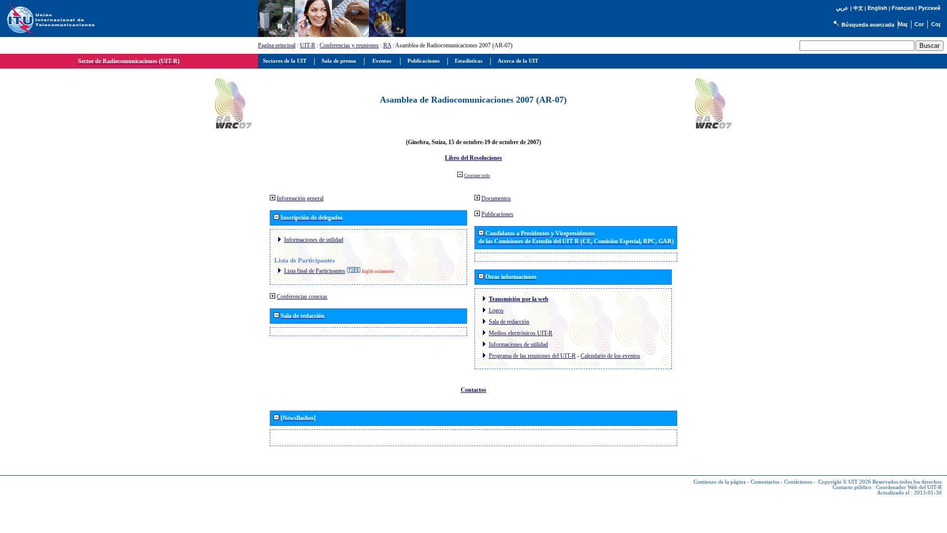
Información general (300, 198)
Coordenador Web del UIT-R (909, 487)
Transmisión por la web (518, 299)
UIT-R (307, 45)
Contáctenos (798, 482)
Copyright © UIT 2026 (844, 482)
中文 (858, 8)
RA (387, 45)
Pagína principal (276, 45)
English (877, 8)
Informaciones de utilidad (313, 239)
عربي (842, 8)
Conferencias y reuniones (349, 45)
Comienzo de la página (719, 482)
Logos (496, 310)
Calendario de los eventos (610, 355)
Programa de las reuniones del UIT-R (532, 355)
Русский (929, 8)
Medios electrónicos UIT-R (520, 333)
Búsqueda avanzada (867, 25)
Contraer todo (477, 175)
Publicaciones (497, 214)
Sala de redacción (509, 321)
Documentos (496, 198)
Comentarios (765, 482)
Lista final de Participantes (314, 270)
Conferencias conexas (302, 296)
